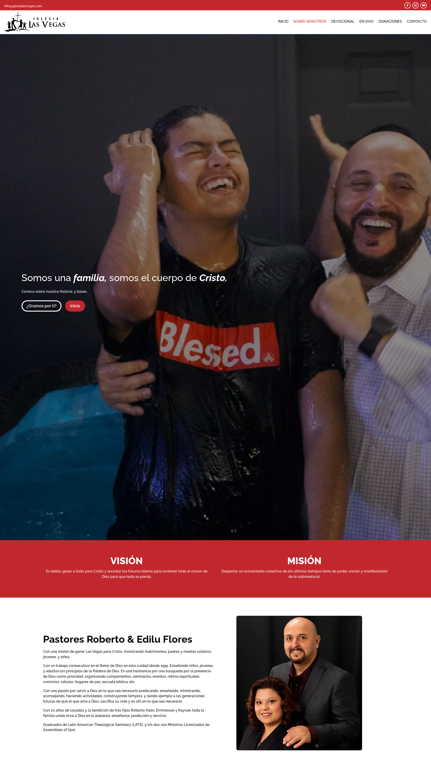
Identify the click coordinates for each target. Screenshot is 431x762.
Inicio (283, 21)
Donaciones (390, 21)
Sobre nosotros (309, 21)
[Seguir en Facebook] (407, 5)
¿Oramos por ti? (41, 305)
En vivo (366, 21)
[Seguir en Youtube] (423, 5)
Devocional (342, 21)
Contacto (417, 21)
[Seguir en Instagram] (415, 5)
